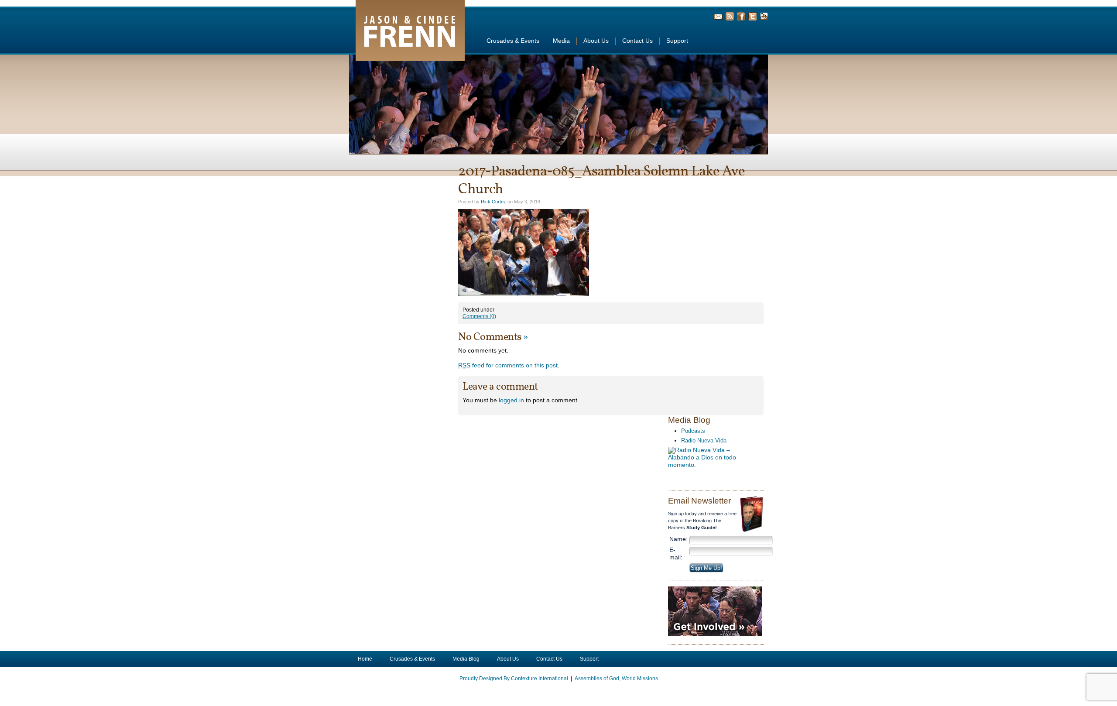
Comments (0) (479, 316)
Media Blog (466, 659)
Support (677, 41)
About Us (596, 41)
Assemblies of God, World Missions (616, 678)
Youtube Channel (764, 16)
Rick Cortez (493, 201)
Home (365, 659)
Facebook (741, 16)
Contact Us (637, 41)
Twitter (752, 16)
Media (561, 41)
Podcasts (693, 431)
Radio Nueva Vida (703, 440)
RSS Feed (730, 16)
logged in (511, 400)
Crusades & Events (513, 41)
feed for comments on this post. (508, 365)
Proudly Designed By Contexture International (513, 678)
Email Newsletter (718, 16)
